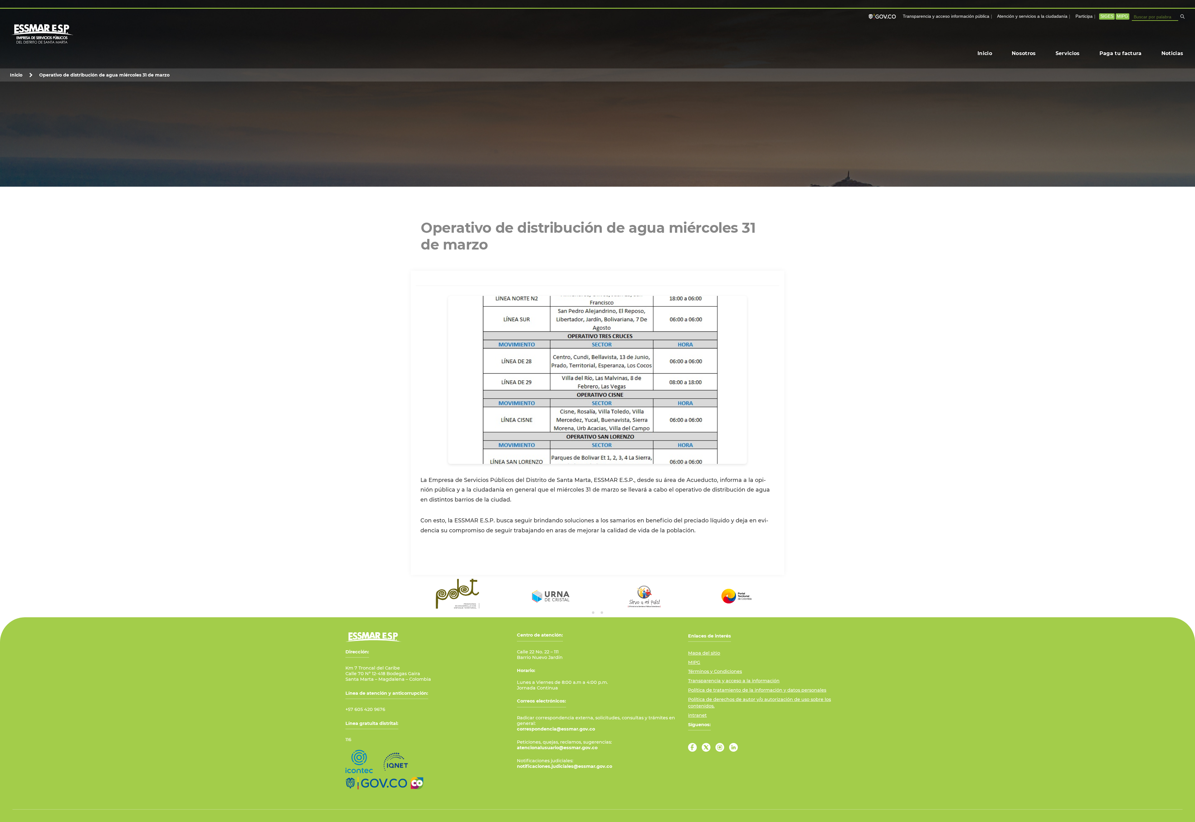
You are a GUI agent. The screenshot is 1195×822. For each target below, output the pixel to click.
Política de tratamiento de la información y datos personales (757, 690)
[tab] (593, 612)
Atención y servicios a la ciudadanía (1032, 16)
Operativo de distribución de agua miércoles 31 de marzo (104, 75)
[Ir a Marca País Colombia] (417, 783)
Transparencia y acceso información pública (946, 16)
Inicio (16, 75)
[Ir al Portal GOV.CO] (376, 783)
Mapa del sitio (704, 653)
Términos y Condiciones (715, 671)
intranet (697, 715)
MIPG (1122, 16)
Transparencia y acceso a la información (734, 681)
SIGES (1106, 16)
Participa (1084, 16)
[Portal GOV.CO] (883, 16)
